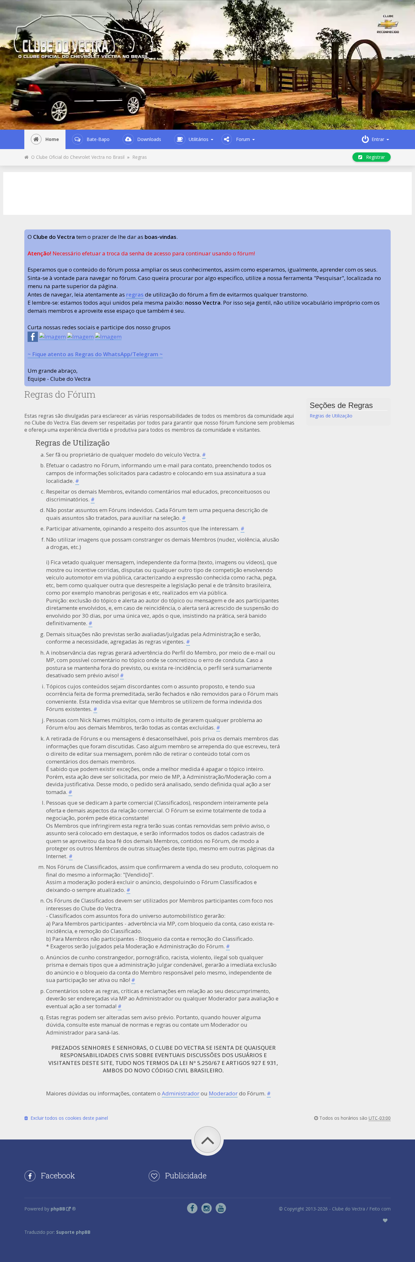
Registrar (373, 157)
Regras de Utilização (331, 416)
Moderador (223, 1093)
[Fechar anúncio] (385, 235)
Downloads (149, 139)
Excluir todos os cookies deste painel (68, 1118)
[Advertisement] (207, 192)
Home (52, 139)
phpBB (58, 1209)
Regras (139, 157)
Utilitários (198, 139)
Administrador (180, 1093)
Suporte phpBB (73, 1232)
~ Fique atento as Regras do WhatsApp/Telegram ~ (95, 354)
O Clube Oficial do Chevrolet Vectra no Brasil (76, 157)
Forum (243, 139)
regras (135, 294)
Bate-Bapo (98, 139)
